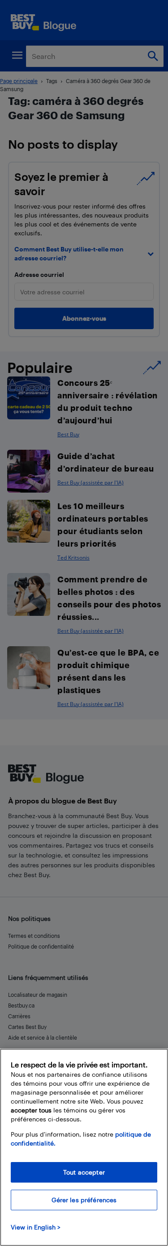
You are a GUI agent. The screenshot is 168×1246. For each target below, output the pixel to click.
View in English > (35, 1227)
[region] (84, 1147)
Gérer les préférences (84, 1200)
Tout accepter (84, 1172)
